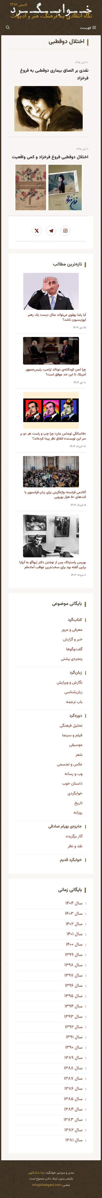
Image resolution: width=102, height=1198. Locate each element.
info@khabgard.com (46, 1185)
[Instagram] (65, 231)
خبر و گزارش (72, 639)
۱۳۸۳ (69, 1119)
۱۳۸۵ (69, 1099)
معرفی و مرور (71, 630)
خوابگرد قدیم (71, 860)
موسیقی (75, 745)
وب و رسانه (73, 774)
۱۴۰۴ (69, 903)
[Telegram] (51, 231)
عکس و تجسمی (69, 764)
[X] (37, 231)
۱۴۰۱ (70, 934)
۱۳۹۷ (69, 975)
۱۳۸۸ (69, 1068)
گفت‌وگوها (74, 649)
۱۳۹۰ (69, 1047)
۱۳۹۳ (69, 1016)
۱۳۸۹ (69, 1058)
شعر (79, 755)
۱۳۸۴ (69, 1109)
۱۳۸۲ (69, 1130)
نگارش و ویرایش (69, 682)
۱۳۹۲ (69, 1027)
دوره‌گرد (75, 716)
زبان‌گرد (76, 672)
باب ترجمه (74, 702)
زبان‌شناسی (73, 692)
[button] (8, 28)
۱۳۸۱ (69, 1140)
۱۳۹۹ (69, 954)
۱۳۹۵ (69, 996)
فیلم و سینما (72, 735)
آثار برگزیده (74, 836)
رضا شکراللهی (36, 1172)
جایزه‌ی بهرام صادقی (65, 826)
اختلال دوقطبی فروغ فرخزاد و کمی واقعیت (50, 157)
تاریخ (78, 803)
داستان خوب (72, 783)
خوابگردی (75, 793)
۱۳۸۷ (69, 1078)
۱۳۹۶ (69, 985)
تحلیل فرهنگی (71, 725)
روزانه (78, 813)
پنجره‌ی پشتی (71, 659)
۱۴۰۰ (70, 944)
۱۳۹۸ (69, 965)
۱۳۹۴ (69, 1006)
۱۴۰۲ (70, 924)
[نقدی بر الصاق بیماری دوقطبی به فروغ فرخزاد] (48, 109)
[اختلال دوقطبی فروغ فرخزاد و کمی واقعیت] (48, 187)
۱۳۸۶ (69, 1088)
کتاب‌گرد (75, 620)
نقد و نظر (75, 846)
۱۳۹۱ (70, 1037)
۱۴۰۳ (69, 913)
